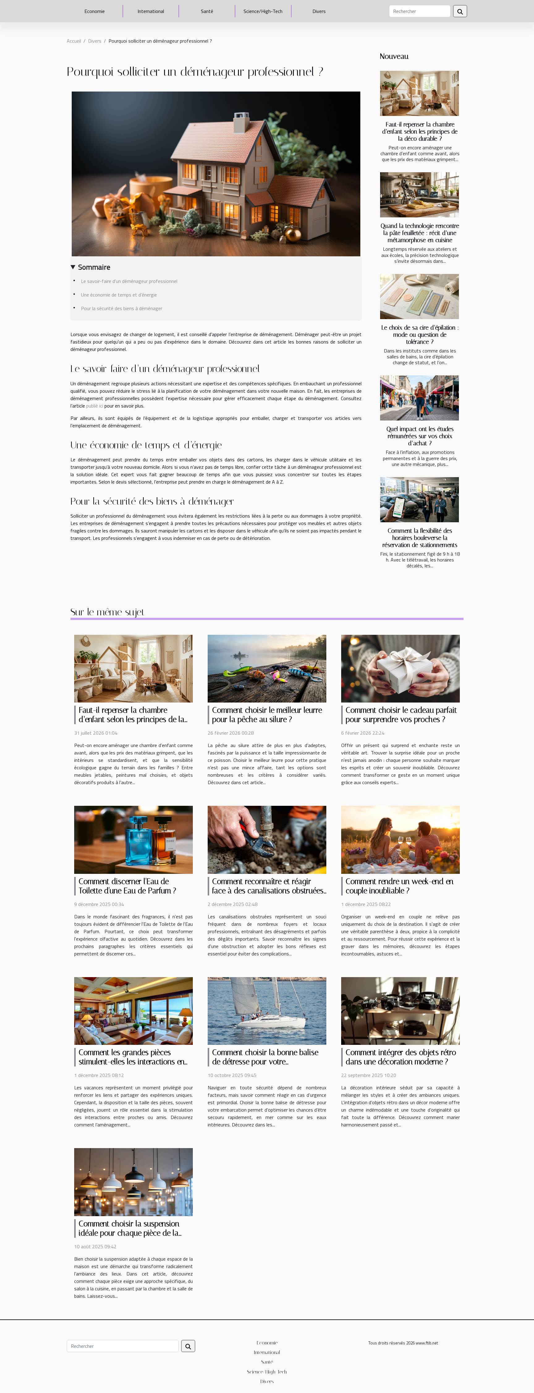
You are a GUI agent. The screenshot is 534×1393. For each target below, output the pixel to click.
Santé (207, 11)
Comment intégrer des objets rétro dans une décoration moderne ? (401, 1057)
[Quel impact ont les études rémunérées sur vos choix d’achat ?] (419, 398)
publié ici (94, 405)
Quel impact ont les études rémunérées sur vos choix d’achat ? (420, 436)
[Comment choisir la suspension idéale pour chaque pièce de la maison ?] (133, 1181)
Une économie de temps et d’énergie (119, 294)
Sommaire (94, 266)
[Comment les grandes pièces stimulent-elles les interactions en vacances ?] (133, 1010)
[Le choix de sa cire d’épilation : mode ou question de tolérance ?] (419, 296)
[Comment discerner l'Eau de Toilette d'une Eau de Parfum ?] (133, 839)
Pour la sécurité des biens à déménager (121, 308)
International (151, 11)
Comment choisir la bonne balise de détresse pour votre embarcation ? (265, 1061)
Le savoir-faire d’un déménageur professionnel (129, 281)
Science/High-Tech (263, 11)
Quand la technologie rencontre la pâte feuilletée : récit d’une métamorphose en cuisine (420, 233)
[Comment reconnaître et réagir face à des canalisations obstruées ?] (267, 839)
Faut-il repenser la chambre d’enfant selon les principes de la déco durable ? (420, 131)
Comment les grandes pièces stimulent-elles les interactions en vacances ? (131, 1061)
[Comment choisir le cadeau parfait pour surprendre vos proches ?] (400, 668)
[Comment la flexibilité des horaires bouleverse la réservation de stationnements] (419, 499)
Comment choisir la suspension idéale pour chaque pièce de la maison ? (129, 1233)
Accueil (74, 41)
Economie (94, 11)
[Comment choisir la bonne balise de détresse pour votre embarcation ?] (267, 1010)
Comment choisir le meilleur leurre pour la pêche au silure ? (267, 715)
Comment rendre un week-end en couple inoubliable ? (399, 886)
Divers (319, 11)
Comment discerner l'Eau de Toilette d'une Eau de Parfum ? (127, 886)
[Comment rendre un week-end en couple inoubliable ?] (400, 839)
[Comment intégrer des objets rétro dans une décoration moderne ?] (400, 1010)
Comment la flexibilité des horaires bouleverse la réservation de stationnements (420, 538)
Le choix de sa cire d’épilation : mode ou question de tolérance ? (420, 334)
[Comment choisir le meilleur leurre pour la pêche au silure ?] (267, 668)
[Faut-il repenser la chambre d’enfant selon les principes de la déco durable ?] (419, 93)
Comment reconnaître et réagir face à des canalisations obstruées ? (268, 890)
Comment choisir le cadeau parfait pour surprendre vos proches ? (401, 715)
